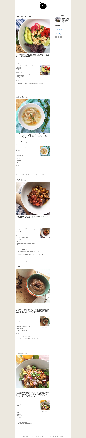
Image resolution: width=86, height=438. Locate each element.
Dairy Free (22, 261)
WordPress (62, 436)
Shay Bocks (39, 436)
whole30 (43, 174)
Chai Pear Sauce (21, 266)
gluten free (26, 174)
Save (43, 75)
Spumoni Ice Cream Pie (59, 30)
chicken (21, 174)
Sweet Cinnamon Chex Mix (60, 32)
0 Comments (26, 18)
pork (32, 431)
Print (46, 75)
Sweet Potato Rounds (59, 34)
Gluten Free (25, 261)
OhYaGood (43, 5)
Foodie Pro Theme (32, 436)
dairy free (23, 174)
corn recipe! (22, 60)
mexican (29, 431)
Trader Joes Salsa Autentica (37, 393)
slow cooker (35, 174)
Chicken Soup (20, 96)
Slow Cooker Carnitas (23, 352)
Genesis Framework (50, 436)
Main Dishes (28, 261)
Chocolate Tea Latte (59, 33)
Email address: (57, 25)
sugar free (40, 174)
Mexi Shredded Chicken (24, 17)
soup (38, 174)
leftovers (31, 174)
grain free (29, 174)
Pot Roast (19, 179)
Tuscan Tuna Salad (59, 29)
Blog (19, 261)
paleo (33, 174)
